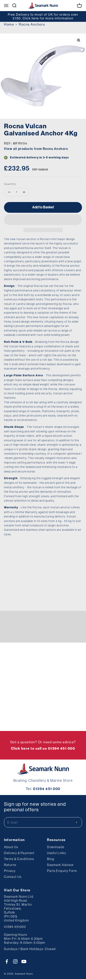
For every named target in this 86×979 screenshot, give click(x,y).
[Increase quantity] (24, 192)
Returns (10, 865)
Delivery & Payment (19, 853)
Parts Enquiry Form (62, 871)
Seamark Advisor (60, 865)
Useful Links (56, 853)
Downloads (55, 847)
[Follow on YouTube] (24, 961)
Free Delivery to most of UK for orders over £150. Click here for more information (43, 16)
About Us (11, 847)
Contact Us (12, 876)
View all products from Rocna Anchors (36, 149)
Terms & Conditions (19, 859)
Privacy (10, 871)
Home (9, 24)
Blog (50, 859)
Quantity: (10, 184)
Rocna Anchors (32, 24)
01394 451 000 (46, 789)
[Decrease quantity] (9, 192)
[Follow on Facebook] (6, 961)
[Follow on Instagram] (15, 961)
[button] (43, 219)
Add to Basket (43, 207)
